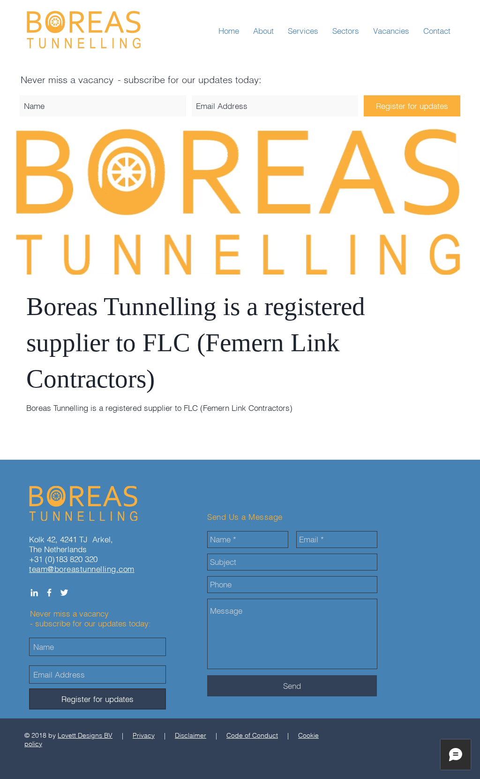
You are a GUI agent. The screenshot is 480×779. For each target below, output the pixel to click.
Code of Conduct (252, 735)
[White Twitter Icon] (64, 592)
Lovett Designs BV (85, 735)
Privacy (144, 735)
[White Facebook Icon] (49, 592)
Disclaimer (190, 735)
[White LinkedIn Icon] (34, 592)
